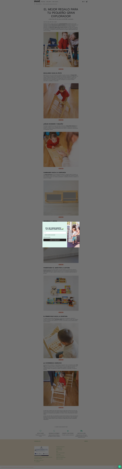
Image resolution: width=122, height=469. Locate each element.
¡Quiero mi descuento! (55, 240)
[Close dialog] (78, 223)
